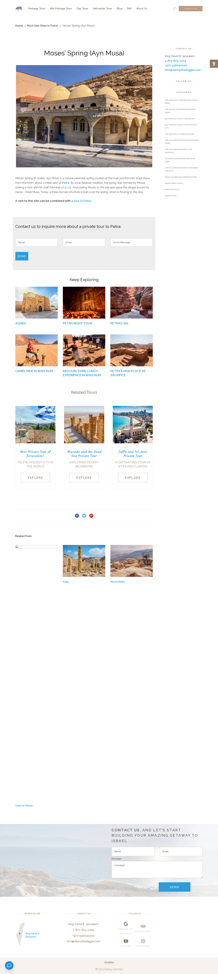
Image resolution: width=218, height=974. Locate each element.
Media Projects (172, 189)
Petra (65, 182)
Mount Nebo (117, 581)
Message (116, 858)
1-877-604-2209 (175, 60)
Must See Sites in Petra (42, 25)
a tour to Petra (81, 201)
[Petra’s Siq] (131, 303)
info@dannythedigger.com (183, 70)
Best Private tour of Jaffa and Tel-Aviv (181, 126)
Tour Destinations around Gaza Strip (180, 160)
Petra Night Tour (77, 323)
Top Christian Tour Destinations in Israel (181, 101)
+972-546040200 (176, 65)
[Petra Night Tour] (84, 303)
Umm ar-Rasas (24, 805)
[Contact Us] (9, 965)
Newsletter (170, 196)
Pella (66, 581)
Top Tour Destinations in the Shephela (178, 150)
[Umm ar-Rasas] (36, 673)
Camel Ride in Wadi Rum (34, 371)
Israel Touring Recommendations (181, 177)
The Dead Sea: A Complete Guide (179, 134)
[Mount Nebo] (131, 561)
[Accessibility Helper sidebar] (214, 64)
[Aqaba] (36, 303)
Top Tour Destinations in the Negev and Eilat (181, 169)
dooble (109, 962)
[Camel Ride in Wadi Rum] (36, 350)
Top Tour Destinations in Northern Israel (181, 141)
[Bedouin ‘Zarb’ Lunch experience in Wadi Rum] (84, 350)
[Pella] (84, 561)
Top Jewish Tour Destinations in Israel (180, 110)
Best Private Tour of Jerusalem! (180, 119)
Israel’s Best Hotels (174, 183)
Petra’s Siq (119, 323)
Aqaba (20, 323)
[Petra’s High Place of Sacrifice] (131, 350)
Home (19, 25)
